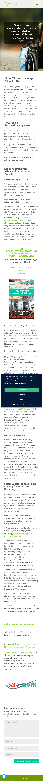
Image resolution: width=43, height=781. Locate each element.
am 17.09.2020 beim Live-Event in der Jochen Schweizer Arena (21, 647)
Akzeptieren (22, 390)
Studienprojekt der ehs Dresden (25, 336)
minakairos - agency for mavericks (25, 778)
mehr (22, 399)
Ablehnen (22, 394)
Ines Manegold (18, 38)
